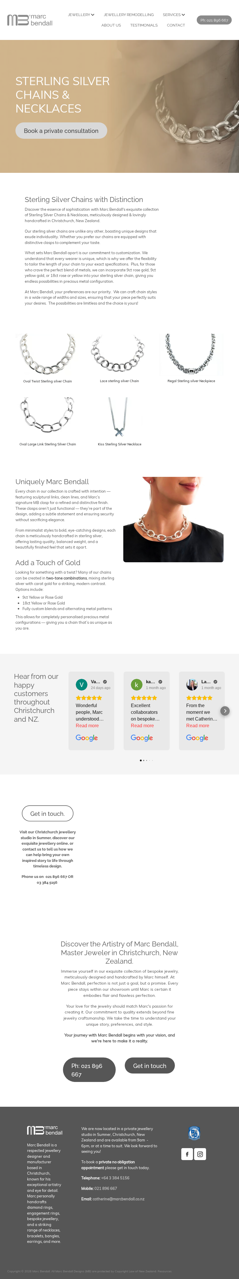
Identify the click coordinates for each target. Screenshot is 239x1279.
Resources (165, 1271)
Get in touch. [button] (47, 813)
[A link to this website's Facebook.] (187, 1154)
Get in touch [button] (149, 1065)
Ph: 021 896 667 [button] (86, 1070)
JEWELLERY (79, 14)
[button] (68, 711)
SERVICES (172, 14)
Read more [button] (87, 725)
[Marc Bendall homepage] (29, 20)
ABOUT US (111, 24)
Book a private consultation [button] (61, 130)
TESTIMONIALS (144, 24)
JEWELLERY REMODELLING (129, 14)
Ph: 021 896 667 (214, 19)
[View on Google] (81, 685)
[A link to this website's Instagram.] (200, 1154)
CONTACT (176, 24)
